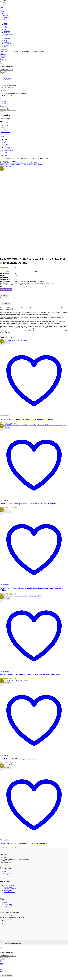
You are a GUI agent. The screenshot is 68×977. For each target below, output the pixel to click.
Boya (2, 11)
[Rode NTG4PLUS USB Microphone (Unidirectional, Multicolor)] (6, 764)
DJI (2, 7)
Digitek (3, 4)
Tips (5, 871)
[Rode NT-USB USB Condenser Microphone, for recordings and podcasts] (13, 340)
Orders (5, 902)
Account (2, 57)
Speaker (6, 40)
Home (3, 2)
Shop (5, 46)
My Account (7, 78)
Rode (5, 157)
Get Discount (5, 289)
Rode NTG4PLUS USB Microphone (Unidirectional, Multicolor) (23, 843)
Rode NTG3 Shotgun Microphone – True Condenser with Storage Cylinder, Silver (30, 674)
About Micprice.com (9, 892)
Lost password (8, 906)
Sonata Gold (4, 15)
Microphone (7, 38)
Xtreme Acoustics (6, 17)
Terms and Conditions (10, 888)
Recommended (8, 43)
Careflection (4, 13)
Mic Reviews (7, 873)
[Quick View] (1, 345)
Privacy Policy (8, 890)
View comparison (6, 975)
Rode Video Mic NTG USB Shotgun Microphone (18, 759)
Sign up (6, 101)
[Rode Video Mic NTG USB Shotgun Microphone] (14, 680)
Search (2, 73)
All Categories (8, 45)
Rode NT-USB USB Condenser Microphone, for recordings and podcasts (26, 419)
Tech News (7, 875)
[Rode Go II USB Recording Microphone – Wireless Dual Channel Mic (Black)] (33, 425)
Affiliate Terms (8, 887)
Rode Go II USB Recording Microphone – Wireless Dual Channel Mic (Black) (28, 504)
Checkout (6, 79)
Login (5, 103)
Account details (8, 904)
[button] (4, 90)
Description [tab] (5, 303)
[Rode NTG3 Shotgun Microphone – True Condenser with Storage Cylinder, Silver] (21, 596)
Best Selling (7, 42)
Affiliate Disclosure (9, 885)
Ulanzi (3, 19)
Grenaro (3, 9)
